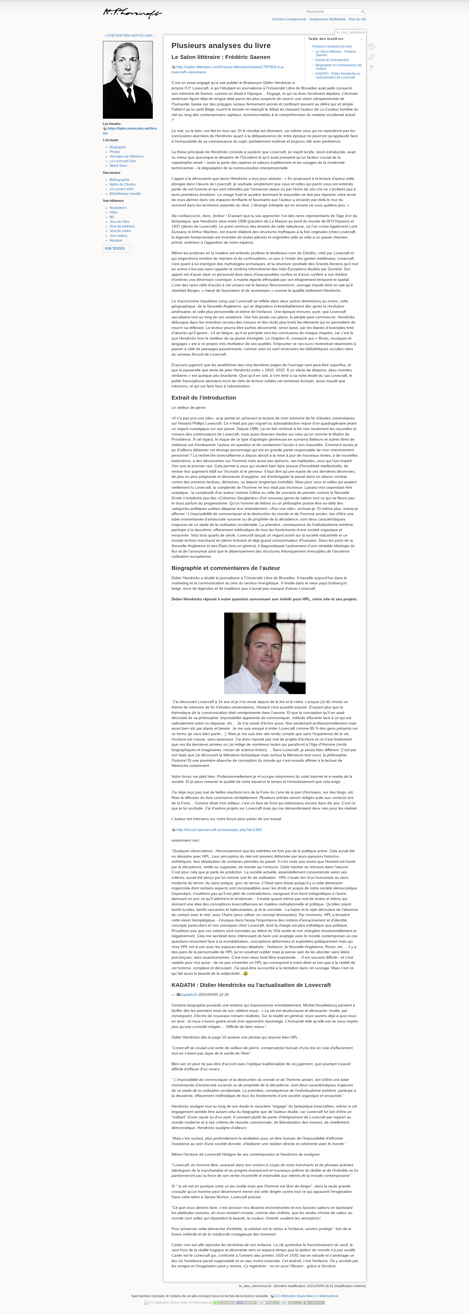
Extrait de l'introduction (332, 60)
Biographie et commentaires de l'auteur (339, 67)
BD (112, 217)
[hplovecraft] (128, 79)
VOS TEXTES (115, 248)
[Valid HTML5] (269, 1302)
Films (114, 212)
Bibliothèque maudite (125, 194)
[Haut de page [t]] (371, 67)
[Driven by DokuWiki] (314, 1302)
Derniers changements (289, 19)
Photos (115, 152)
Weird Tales (118, 166)
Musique (116, 240)
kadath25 (189, 994)
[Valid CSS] (291, 1302)
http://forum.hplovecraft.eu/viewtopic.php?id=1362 (219, 829)
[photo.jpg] (265, 653)
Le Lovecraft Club (123, 161)
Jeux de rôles (119, 222)
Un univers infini (122, 189)
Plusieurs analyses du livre (332, 46)
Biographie (118, 147)
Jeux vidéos (118, 236)
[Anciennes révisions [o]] (371, 46)
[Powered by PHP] (246, 1302)
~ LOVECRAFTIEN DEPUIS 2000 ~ (129, 35)
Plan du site (357, 19)
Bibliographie (119, 180)
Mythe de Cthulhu (123, 184)
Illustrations (118, 208)
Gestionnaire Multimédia (327, 19)
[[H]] (167, 9)
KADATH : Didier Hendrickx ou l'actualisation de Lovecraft (338, 75)
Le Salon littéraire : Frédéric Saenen (336, 53)
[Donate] (224, 1302)
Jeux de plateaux (122, 226)
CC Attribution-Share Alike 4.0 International (306, 1296)
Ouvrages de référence (127, 156)
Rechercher (363, 12)
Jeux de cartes (120, 231)
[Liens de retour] (371, 57)
